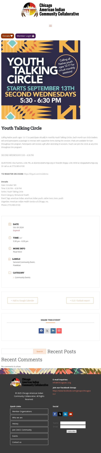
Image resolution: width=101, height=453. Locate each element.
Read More (17, 251)
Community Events (22, 277)
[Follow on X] (60, 414)
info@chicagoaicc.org (62, 382)
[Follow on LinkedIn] (65, 414)
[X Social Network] (47, 330)
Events (15, 436)
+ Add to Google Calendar (22, 300)
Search (40, 351)
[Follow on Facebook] (55, 414)
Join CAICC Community (22, 430)
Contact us (16, 442)
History (15, 423)
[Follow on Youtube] (71, 414)
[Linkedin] (53, 330)
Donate (6, 35)
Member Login (24, 35)
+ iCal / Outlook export (80, 300)
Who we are (17, 417)
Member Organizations (22, 411)
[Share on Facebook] (41, 330)
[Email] (59, 330)
